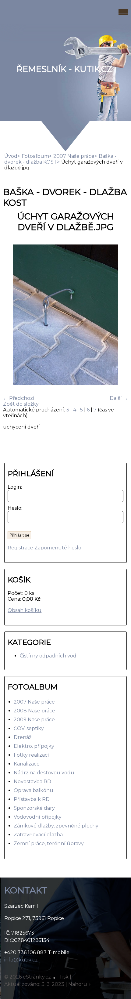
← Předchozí (18, 398)
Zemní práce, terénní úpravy (49, 843)
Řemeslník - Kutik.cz (64, 69)
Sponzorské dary (34, 808)
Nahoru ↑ (79, 984)
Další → (119, 398)
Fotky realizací (31, 755)
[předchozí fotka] (13, 315)
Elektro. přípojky (34, 746)
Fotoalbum (35, 156)
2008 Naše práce (34, 711)
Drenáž (22, 737)
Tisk (64, 977)
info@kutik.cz (21, 960)
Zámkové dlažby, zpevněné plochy (56, 826)
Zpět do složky (21, 404)
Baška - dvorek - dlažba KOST (60, 159)
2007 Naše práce (73, 156)
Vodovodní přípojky (38, 817)
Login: (13, 487)
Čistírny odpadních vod (48, 656)
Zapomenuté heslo (57, 548)
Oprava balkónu (33, 790)
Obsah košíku (24, 610)
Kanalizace (27, 764)
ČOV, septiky (29, 728)
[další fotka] (118, 315)
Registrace (20, 548)
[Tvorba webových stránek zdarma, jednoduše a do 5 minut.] (54, 977)
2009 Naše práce (34, 719)
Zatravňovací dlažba (38, 835)
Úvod (10, 156)
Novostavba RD (32, 781)
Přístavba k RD (32, 799)
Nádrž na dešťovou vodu (44, 773)
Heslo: (13, 508)
